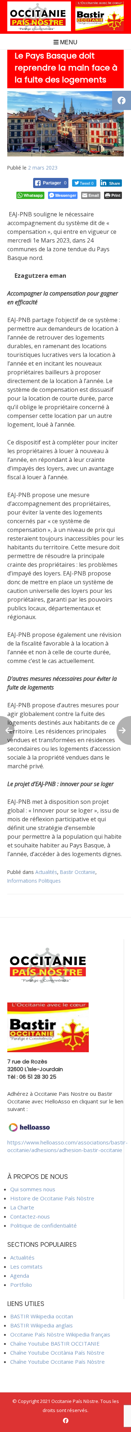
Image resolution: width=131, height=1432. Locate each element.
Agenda (19, 1275)
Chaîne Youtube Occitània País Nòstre (57, 1352)
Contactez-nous (30, 1216)
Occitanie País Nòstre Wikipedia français (60, 1334)
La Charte (22, 1207)
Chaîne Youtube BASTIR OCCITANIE (55, 1343)
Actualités (46, 871)
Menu (68, 42)
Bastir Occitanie (77, 871)
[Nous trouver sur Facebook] (65, 1421)
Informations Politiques (34, 880)
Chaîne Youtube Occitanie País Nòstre (57, 1361)
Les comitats (26, 1266)
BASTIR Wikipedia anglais (41, 1325)
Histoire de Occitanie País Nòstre (52, 1198)
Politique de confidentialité (43, 1225)
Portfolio (21, 1284)
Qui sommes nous (32, 1189)
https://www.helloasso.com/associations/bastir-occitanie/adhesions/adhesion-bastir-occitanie (67, 1146)
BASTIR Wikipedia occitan (41, 1316)
